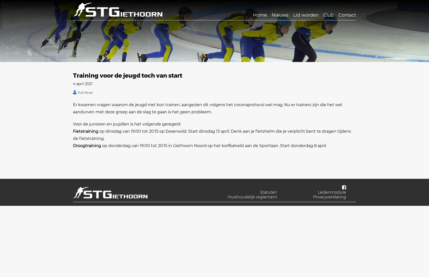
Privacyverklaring (329, 197)
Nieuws (280, 15)
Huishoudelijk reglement (252, 197)
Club (328, 15)
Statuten (268, 192)
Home (260, 15)
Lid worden (306, 15)
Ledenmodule (332, 192)
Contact (347, 15)
